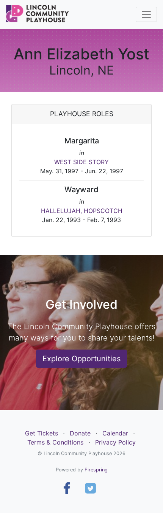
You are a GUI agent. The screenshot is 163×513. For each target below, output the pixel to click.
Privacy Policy (115, 442)
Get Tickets (41, 433)
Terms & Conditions (55, 442)
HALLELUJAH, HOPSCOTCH (81, 211)
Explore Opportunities (81, 358)
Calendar (115, 433)
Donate (80, 433)
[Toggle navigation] (146, 14)
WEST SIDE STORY (81, 162)
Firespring (96, 470)
